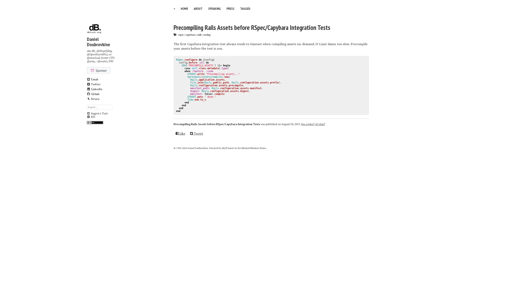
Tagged (245, 9)
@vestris (102, 61)
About (198, 9)
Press (230, 9)
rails (199, 34)
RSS (92, 117)
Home (184, 9)
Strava (94, 99)
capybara (190, 34)
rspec (181, 34)
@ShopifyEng (104, 51)
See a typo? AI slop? (313, 124)
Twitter (95, 84)
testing (207, 34)
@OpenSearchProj (97, 54)
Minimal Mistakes (250, 148)
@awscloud (93, 58)
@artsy (91, 61)
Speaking (214, 9)
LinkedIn (96, 89)
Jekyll (224, 148)
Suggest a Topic (99, 113)
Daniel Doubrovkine (98, 42)
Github (95, 94)
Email (94, 79)
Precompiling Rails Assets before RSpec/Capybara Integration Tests (252, 27)
